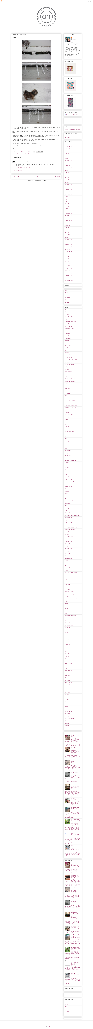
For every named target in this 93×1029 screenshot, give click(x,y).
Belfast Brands (69, 357)
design (66, 434)
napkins (67, 579)
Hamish (66, 493)
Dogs (66, 438)
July (66, 151)
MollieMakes (68, 575)
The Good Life (68, 699)
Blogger (49, 1026)
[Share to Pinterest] (42, 152)
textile (67, 697)
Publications (68, 634)
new (65, 587)
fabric (66, 457)
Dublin (66, 443)
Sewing (66, 665)
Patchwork (67, 606)
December (67, 160)
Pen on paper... (75, 772)
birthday (67, 369)
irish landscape (69, 536)
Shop (66, 668)
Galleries (67, 297)
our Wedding (68, 596)
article (67, 343)
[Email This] (37, 152)
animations (67, 335)
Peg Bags (67, 610)
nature (66, 582)
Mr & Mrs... (74, 833)
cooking (67, 417)
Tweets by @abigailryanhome (72, 129)
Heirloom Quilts (69, 500)
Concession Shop (69, 414)
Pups (66, 637)
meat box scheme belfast (71, 572)
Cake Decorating (69, 388)
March (66, 158)
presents (67, 630)
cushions (67, 426)
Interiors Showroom (70, 529)
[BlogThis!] (38, 152)
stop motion (68, 677)
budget (66, 383)
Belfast (67, 352)
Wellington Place (69, 718)
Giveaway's (67, 491)
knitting (67, 546)
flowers (67, 472)
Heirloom (67, 498)
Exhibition (67, 455)
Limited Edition (69, 553)
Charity (67, 395)
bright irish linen (70, 381)
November (67, 144)
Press (66, 632)
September (67, 146)
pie (65, 620)
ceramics (67, 390)
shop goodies (68, 670)
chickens (67, 402)
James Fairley (68, 541)
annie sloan (68, 338)
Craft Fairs (68, 424)
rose (66, 658)
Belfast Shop (68, 362)
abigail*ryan (76, 37)
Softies (67, 673)
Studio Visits (68, 682)
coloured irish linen (70, 407)
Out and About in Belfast (72, 599)
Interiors (67, 524)
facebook (67, 462)
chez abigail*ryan (26, 153)
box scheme (67, 374)
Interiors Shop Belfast (71, 527)
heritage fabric (69, 508)
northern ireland (69, 591)
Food (66, 474)
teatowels (67, 692)
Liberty (67, 551)
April (66, 179)
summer (66, 689)
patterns (67, 608)
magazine (67, 563)
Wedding (67, 716)
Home (36, 176)
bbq (65, 350)
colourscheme (68, 410)
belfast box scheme (70, 355)
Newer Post (16, 176)
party (66, 603)
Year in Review (69, 728)
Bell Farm (67, 367)
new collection (69, 589)
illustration (68, 512)
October (67, 165)
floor (66, 469)
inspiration (68, 520)
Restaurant (67, 649)
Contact (67, 302)
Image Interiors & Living (72, 515)
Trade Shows (68, 704)
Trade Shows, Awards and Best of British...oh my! (75, 786)
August (66, 148)
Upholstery (67, 708)
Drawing (67, 441)
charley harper (69, 398)
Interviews (67, 532)
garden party (68, 486)
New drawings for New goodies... (75, 808)
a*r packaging (68, 312)
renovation (67, 646)
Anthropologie (68, 340)
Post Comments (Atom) (40, 180)
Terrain (67, 694)
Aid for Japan (68, 326)
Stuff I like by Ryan (70, 685)
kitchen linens (69, 543)
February (67, 184)
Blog (66, 299)
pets (66, 613)
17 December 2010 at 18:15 (23, 167)
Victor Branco (68, 711)
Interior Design (69, 522)
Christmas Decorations (71, 405)
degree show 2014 (69, 431)
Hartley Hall (68, 496)
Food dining (68, 477)
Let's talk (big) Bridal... (75, 761)
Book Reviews (68, 371)
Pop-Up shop (68, 627)
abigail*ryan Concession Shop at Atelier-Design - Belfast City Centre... (75, 750)
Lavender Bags (68, 548)
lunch (66, 560)
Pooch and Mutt (69, 625)
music (66, 577)
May (65, 156)
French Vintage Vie (70, 481)
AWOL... (73, 845)
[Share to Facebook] (41, 152)
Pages (66, 292)
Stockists (67, 675)
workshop (67, 723)
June (66, 153)
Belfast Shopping (69, 364)
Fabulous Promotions (70, 460)
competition (68, 412)
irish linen (68, 539)
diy (65, 436)
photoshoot (67, 618)
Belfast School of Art (71, 359)
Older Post (56, 176)
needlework (67, 584)
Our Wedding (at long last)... (75, 799)
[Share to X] (39, 152)
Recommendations (69, 644)
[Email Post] (34, 151)
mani (66, 565)
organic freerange (70, 594)
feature (67, 467)
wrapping (67, 725)
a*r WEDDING (68, 314)
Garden (66, 484)
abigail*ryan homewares (71, 323)
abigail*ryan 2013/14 (70, 321)
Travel (66, 706)
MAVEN (66, 570)
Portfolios (67, 295)
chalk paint (68, 393)
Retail (66, 651)
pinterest (67, 622)
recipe (66, 642)
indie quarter (68, 517)
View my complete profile (72, 57)
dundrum (67, 445)
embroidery (67, 450)
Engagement (67, 453)
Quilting (67, 639)
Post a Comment (18, 170)
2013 (66, 309)
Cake (66, 386)
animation (67, 333)
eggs (66, 448)
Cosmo (66, 419)
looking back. (68, 558)
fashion (67, 465)
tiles (66, 701)
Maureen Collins (69, 567)
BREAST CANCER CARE (70, 378)
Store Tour (67, 680)
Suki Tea (67, 687)
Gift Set (67, 488)
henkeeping (67, 503)
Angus (18, 153)
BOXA (66, 376)
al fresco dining (69, 328)
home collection (69, 510)
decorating (67, 429)
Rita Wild (67, 653)
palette (67, 601)
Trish (17, 160)
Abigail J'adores (69, 316)
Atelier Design (69, 345)
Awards (66, 347)
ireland (67, 534)
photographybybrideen (70, 615)
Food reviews (68, 479)
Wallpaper (67, 713)
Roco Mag (67, 656)
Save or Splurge (69, 663)
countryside (68, 422)
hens (66, 505)
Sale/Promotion (69, 661)
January (67, 213)
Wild (66, 720)
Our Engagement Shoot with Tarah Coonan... (75, 821)
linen (66, 555)
